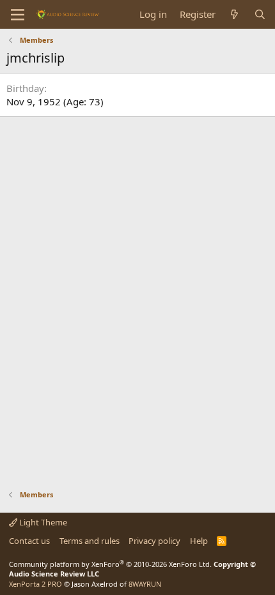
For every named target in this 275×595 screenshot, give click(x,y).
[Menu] (18, 14)
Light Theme (42, 522)
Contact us (29, 540)
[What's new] (234, 14)
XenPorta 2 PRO (35, 584)
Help (199, 540)
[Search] (260, 14)
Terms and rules (89, 540)
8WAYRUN (145, 584)
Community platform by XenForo (110, 564)
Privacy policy (154, 540)
